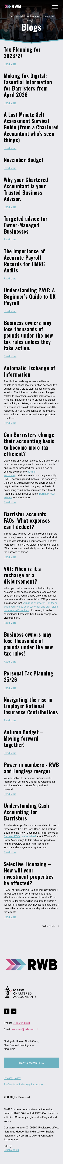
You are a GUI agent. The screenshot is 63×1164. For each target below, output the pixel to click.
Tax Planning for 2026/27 (22, 52)
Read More (10, 63)
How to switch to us (31, 1063)
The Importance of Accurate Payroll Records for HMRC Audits (24, 260)
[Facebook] (6, 1011)
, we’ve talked (28, 836)
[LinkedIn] (13, 1011)
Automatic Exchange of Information (29, 371)
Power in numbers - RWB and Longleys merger (31, 768)
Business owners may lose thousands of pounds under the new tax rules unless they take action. (28, 335)
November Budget (24, 160)
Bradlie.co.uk (11, 1150)
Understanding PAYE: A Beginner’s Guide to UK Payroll (30, 296)
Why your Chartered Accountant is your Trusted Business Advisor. (26, 189)
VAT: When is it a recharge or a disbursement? (22, 575)
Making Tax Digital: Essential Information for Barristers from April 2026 (28, 85)
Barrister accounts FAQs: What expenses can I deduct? (27, 520)
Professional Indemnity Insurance (23, 1084)
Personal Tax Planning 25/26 (28, 676)
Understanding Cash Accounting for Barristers (26, 812)
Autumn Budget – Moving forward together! (23, 738)
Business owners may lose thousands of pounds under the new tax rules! (28, 643)
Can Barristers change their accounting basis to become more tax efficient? (29, 444)
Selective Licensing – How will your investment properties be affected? (29, 873)
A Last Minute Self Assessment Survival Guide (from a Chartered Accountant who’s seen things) (31, 127)
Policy (17, 1078)
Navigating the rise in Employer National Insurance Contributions (31, 705)
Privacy (8, 1078)
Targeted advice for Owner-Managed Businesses (26, 224)
